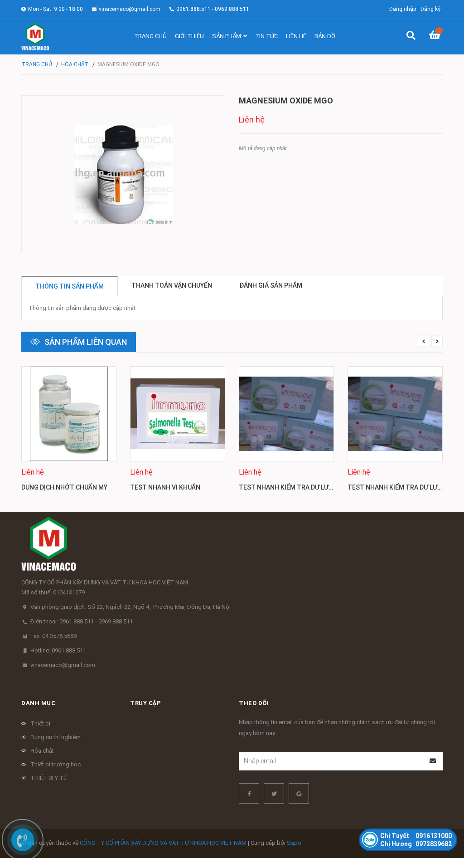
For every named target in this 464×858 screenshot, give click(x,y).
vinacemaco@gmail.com (129, 9)
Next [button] (437, 341)
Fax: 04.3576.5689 (53, 635)
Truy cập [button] (145, 703)
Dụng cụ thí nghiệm (55, 737)
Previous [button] (423, 341)
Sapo (294, 842)
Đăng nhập (402, 9)
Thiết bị (40, 723)
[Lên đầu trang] (439, 814)
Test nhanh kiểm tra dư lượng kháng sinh (310, 487)
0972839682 (416, 844)
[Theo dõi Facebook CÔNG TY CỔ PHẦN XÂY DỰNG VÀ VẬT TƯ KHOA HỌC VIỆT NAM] (249, 793)
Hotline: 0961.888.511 (58, 650)
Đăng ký (430, 9)
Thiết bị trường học (55, 764)
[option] (68, 432)
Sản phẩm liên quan (85, 342)
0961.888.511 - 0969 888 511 (212, 9)
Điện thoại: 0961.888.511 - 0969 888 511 (81, 621)
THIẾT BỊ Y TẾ (48, 778)
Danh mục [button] (38, 703)
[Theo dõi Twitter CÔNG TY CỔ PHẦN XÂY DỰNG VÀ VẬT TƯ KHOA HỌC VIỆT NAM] (274, 793)
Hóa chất (42, 750)
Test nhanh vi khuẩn (165, 487)
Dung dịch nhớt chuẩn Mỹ (64, 487)
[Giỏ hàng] (436, 36)
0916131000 (416, 835)
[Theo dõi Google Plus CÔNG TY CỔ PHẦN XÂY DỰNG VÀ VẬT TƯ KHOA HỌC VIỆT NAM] (299, 793)
